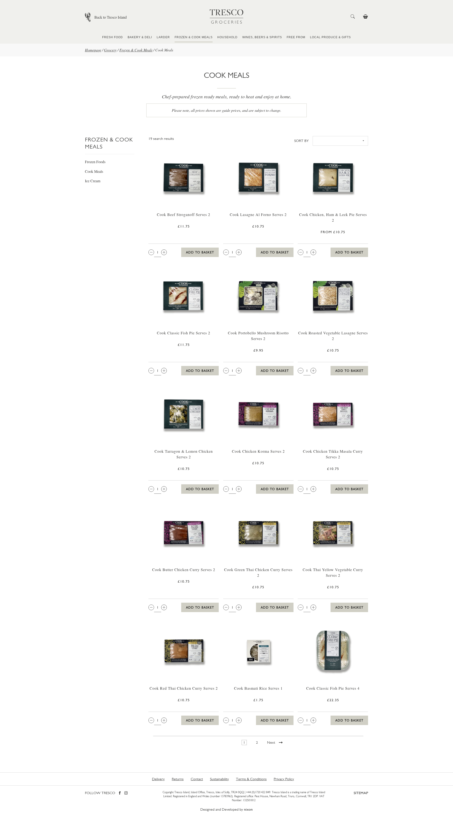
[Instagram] (126, 793)
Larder (163, 37)
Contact (197, 779)
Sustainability (219, 779)
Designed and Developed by (226, 809)
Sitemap (361, 793)
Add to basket (200, 252)
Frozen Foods (95, 161)
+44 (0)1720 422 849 (258, 792)
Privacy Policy (284, 779)
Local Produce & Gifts (330, 37)
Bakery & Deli (140, 37)
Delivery (158, 779)
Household (227, 37)
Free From (296, 37)
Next (271, 742)
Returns (178, 779)
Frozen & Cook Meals (194, 37)
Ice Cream (92, 180)
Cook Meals (94, 171)
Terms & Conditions (251, 779)
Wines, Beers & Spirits (262, 37)
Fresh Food (112, 37)
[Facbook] (120, 793)
